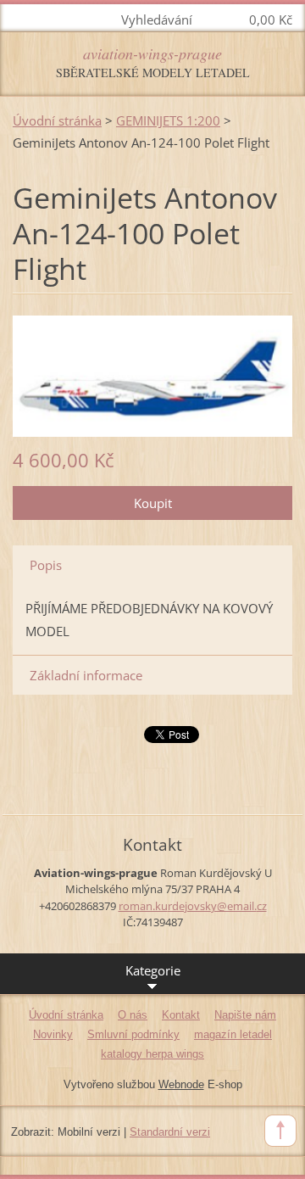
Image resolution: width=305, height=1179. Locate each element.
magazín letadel (233, 1034)
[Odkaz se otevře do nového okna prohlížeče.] (152, 374)
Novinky (53, 1034)
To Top (280, 1131)
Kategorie (152, 970)
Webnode (181, 1084)
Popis (46, 564)
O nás (132, 1015)
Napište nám (245, 1015)
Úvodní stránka (57, 120)
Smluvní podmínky (133, 1034)
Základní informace (86, 675)
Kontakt (181, 1015)
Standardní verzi (170, 1132)
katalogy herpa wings (152, 1054)
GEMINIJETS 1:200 (168, 120)
